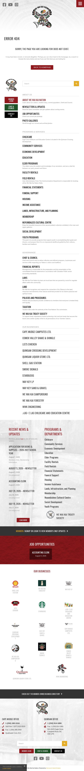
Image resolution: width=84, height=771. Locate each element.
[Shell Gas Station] (15, 584)
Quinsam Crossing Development (39, 350)
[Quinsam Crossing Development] (15, 625)
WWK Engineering (31, 407)
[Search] (76, 83)
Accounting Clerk (17, 481)
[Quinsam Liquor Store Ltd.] (22, 669)
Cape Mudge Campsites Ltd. (36, 332)
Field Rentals (50, 466)
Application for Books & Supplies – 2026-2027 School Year (22, 450)
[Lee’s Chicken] (15, 603)
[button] (80, 3)
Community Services (53, 444)
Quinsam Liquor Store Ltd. (36, 357)
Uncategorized (14, 475)
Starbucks (28, 375)
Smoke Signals (30, 369)
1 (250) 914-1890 (54, 723)
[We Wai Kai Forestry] (42, 583)
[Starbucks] (42, 605)
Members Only (14, 460)
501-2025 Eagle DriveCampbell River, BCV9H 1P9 (55, 731)
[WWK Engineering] (62, 668)
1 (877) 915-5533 (19, 726)
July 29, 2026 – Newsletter (21, 491)
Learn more (7, 768)
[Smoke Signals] (42, 646)
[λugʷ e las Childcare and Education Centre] (69, 604)
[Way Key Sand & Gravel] (42, 625)
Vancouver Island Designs (53, 768)
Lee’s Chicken (29, 344)
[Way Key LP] (69, 583)
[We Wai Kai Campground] (15, 648)
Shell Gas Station (32, 363)
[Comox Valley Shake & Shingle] (69, 645)
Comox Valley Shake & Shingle (38, 338)
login (22, 439)
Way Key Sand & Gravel (34, 388)
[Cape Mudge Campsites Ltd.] (69, 624)
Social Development (53, 502)
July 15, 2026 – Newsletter (21, 504)
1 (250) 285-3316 (12, 723)
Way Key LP (28, 382)
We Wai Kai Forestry (33, 400)
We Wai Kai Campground (35, 394)
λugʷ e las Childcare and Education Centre (46, 413)
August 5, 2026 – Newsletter (22, 468)
